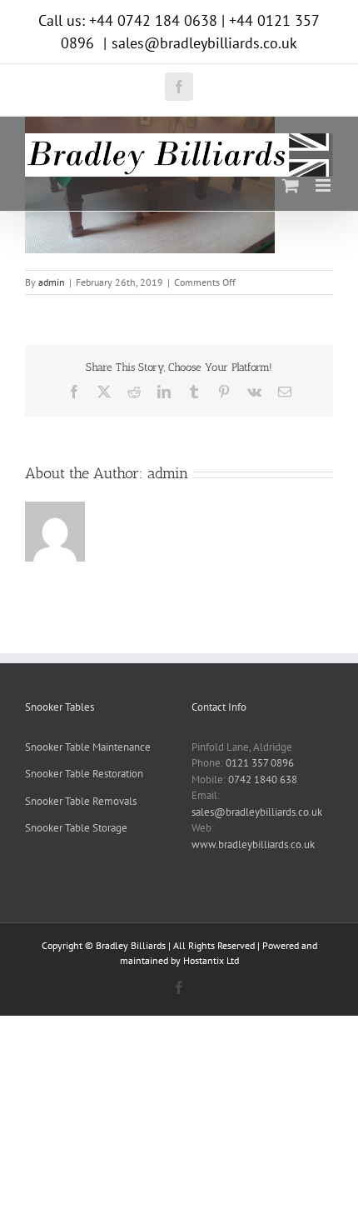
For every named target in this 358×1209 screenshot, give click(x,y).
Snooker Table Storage (76, 828)
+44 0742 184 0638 (153, 20)
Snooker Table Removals (81, 801)
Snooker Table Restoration (84, 774)
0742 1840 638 (262, 779)
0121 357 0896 (260, 763)
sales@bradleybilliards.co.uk (204, 42)
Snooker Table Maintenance (88, 747)
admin (51, 282)
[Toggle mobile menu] (324, 185)
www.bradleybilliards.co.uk (253, 844)
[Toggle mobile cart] (290, 185)
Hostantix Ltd (211, 960)
